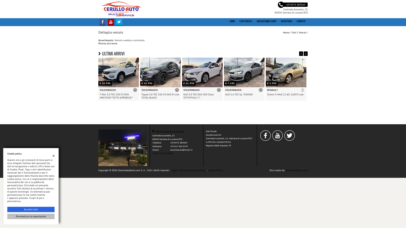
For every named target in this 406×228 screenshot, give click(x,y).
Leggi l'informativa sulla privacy (188, 170)
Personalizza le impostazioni (31, 216)
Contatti (301, 21)
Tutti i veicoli (298, 32)
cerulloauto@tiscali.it (181, 150)
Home (232, 21)
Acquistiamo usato (266, 21)
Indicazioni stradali (162, 153)
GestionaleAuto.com (297, 170)
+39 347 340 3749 (179, 146)
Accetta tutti (31, 209)
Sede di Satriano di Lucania (170, 131)
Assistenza (286, 21)
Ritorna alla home (107, 43)
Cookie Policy (215, 170)
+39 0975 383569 (178, 142)
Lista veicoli (245, 21)
